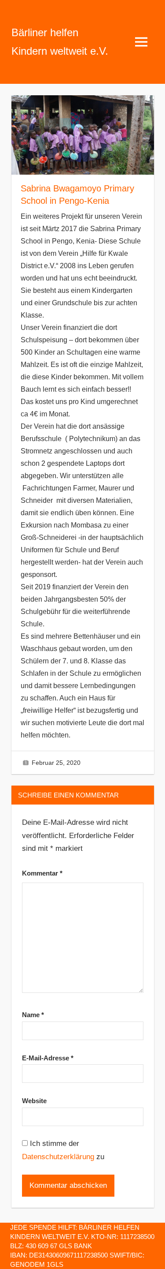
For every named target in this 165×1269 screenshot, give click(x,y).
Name (33, 1014)
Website (34, 1100)
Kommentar (42, 873)
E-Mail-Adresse (47, 1058)
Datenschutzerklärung (58, 1157)
